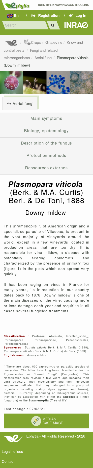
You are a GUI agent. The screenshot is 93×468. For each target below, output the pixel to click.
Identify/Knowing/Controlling (63, 5)
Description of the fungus (46, 143)
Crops (36, 42)
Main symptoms (46, 118)
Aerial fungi (43, 57)
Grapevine (53, 42)
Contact (8, 461)
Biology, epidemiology (46, 130)
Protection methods (46, 155)
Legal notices (12, 451)
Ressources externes (46, 168)
